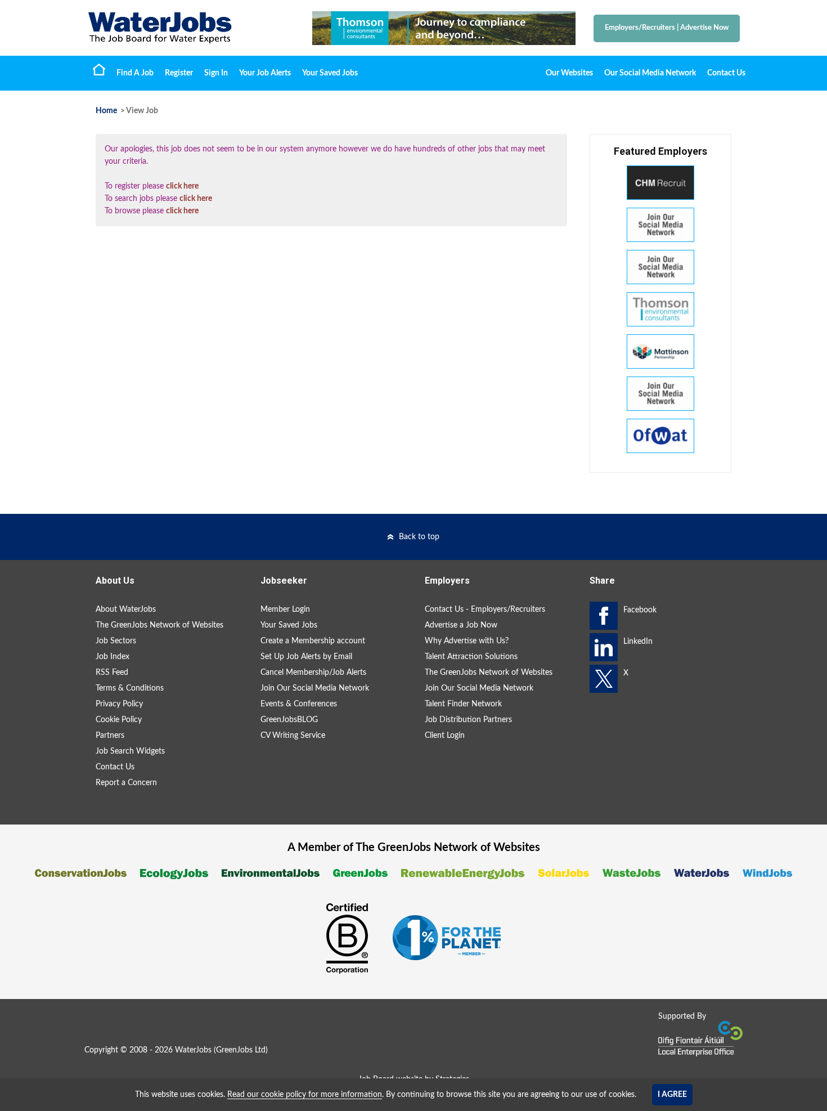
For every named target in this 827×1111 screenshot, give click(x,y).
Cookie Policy (119, 720)
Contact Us (726, 73)
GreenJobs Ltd (241, 1050)
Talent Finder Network (463, 704)
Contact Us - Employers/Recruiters (485, 609)
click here (182, 186)
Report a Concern (126, 783)
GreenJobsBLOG (289, 720)
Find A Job (135, 73)
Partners (110, 736)
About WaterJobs (126, 609)
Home (99, 69)
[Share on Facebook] (604, 616)
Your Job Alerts (265, 73)
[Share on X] (604, 679)
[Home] (188, 27)
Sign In (216, 73)
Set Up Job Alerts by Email (306, 657)
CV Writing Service (292, 736)
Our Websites (569, 73)
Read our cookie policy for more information (304, 1095)
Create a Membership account (312, 641)
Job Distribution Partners (468, 720)
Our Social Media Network (650, 73)
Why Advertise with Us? (467, 641)
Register (179, 73)
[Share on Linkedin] (604, 647)
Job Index (112, 657)
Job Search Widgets (130, 751)
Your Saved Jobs (330, 73)
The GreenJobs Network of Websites (159, 625)
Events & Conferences (298, 704)
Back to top (419, 537)
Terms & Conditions (130, 688)
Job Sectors (116, 641)
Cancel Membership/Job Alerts (313, 673)
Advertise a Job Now (461, 625)
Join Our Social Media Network (314, 688)
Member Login (285, 609)
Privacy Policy (119, 704)
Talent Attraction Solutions (471, 657)
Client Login (445, 736)
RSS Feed (112, 673)
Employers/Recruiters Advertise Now (667, 28)
